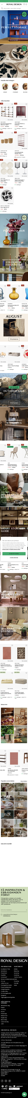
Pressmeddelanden (6, 987)
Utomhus (3, 1009)
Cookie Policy (4, 991)
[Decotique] (7, 787)
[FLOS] (7, 814)
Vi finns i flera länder (6, 1040)
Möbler (5, 92)
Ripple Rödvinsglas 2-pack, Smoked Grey (20, 180)
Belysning (16, 971)
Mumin (3, 1011)
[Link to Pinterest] (9, 1081)
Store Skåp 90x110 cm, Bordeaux (20, 124)
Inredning (16, 975)
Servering (16, 973)
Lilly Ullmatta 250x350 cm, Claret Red (13, 771)
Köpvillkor (3, 975)
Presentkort (4, 973)
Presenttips (4, 1013)
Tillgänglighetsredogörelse (8, 997)
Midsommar (4, 1015)
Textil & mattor (18, 977)
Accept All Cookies (14, 553)
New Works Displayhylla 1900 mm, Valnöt (6, 124)
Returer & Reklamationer (7, 979)
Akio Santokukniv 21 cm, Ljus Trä (13, 565)
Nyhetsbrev (4, 971)
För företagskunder (6, 993)
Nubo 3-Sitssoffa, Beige (13, 365)
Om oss (3, 981)
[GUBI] (7, 832)
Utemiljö (16, 983)
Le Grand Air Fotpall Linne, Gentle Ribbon (19, 693)
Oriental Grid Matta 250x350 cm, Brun (19, 665)
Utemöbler (15, 92)
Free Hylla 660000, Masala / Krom (19, 153)
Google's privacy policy (14, 549)
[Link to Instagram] (6, 1081)
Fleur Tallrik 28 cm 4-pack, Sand (5, 180)
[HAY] (7, 796)
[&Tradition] (20, 796)
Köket (15, 979)
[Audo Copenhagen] (20, 814)
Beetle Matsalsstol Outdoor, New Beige (12, 465)
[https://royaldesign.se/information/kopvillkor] (14, 1089)
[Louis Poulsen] (20, 805)
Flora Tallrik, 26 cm (5, 207)
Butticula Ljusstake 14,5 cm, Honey (13, 306)
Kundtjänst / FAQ (5, 969)
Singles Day (4, 1017)
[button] (24, 4)
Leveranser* (4, 977)
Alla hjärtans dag (5, 1005)
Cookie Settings (14, 557)
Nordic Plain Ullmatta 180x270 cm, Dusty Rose (6, 665)
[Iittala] (20, 823)
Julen (2, 1023)
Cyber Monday (5, 1021)
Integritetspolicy (5, 989)
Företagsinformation (6, 985)
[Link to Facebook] (2, 1081)
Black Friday (4, 1019)
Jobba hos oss (4, 983)
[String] (7, 823)
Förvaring (16, 981)
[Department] (20, 787)
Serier (15, 985)
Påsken (3, 1007)
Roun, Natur (3, 152)
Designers (3, 995)
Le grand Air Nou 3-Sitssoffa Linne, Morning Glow (6, 693)
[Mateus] (7, 805)
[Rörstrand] (20, 832)
